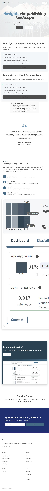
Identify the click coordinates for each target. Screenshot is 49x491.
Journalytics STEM (5, 461)
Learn (20, 2)
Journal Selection (29, 458)
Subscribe (35, 424)
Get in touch (29, 27)
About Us (27, 455)
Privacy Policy (28, 474)
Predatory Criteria (29, 461)
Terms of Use (28, 471)
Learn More (20, 27)
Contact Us (4, 471)
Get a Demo (7, 354)
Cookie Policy (28, 479)
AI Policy (27, 476)
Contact (32, 2)
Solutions (25, 2)
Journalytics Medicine (6, 458)
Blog (37, 2)
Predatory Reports (5, 464)
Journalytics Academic (6, 455)
